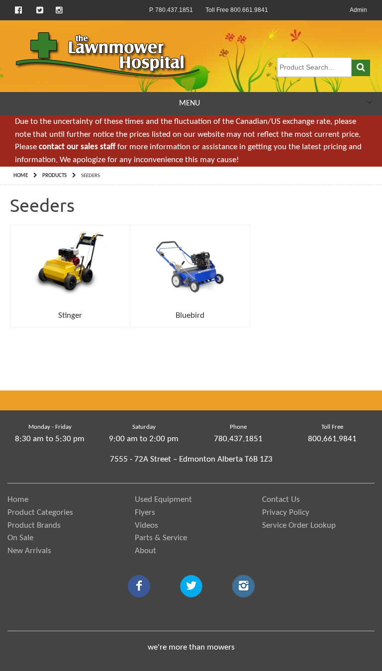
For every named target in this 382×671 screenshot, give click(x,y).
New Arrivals (29, 551)
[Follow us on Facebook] (19, 10)
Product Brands (34, 525)
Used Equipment (163, 499)
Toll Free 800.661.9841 (236, 9)
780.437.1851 (238, 439)
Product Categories (40, 512)
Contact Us (281, 499)
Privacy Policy (285, 512)
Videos (146, 525)
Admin (358, 9)
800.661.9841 (332, 439)
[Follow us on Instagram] (59, 10)
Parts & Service (161, 538)
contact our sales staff (77, 147)
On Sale (20, 538)
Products (54, 176)
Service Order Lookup (299, 525)
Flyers (145, 512)
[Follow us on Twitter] (39, 10)
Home (20, 176)
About (145, 551)
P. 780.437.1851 (171, 9)
